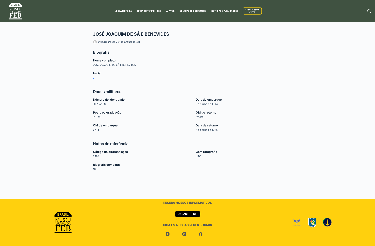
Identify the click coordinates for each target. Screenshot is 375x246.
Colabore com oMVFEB (252, 11)
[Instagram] (184, 234)
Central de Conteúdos (193, 11)
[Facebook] (200, 234)
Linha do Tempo (146, 11)
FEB (159, 11)
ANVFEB (170, 11)
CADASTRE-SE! (187, 213)
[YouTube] (167, 234)
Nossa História (123, 11)
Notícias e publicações (224, 11)
